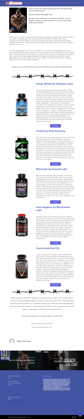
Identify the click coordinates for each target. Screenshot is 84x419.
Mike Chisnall (24, 341)
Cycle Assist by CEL (48, 248)
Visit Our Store (13, 381)
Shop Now (55, 126)
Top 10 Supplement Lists (27, 2)
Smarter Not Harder (51, 2)
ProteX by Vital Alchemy (50, 131)
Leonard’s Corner (61, 2)
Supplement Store (70, 2)
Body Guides (37, 2)
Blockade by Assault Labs (51, 169)
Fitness (43, 2)
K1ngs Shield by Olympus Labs (54, 83)
